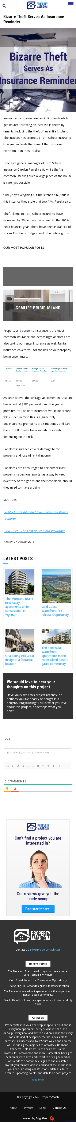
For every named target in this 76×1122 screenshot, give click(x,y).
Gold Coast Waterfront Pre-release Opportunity (38, 980)
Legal (42, 1108)
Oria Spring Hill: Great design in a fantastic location (38, 985)
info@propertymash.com (45, 949)
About (13, 1108)
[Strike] (22, 765)
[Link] (47, 765)
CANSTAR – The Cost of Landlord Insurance (34, 531)
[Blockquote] (37, 765)
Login (8, 738)
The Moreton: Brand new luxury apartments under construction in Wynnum (38, 973)
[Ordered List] (27, 765)
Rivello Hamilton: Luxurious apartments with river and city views (38, 1001)
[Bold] (7, 765)
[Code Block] (42, 765)
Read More (38, 1079)
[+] (58, 765)
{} (53, 765)
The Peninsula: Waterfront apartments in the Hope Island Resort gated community (38, 993)
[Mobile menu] (71, 6)
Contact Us (59, 1108)
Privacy (28, 1108)
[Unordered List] (32, 765)
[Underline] (17, 765)
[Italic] (12, 765)
